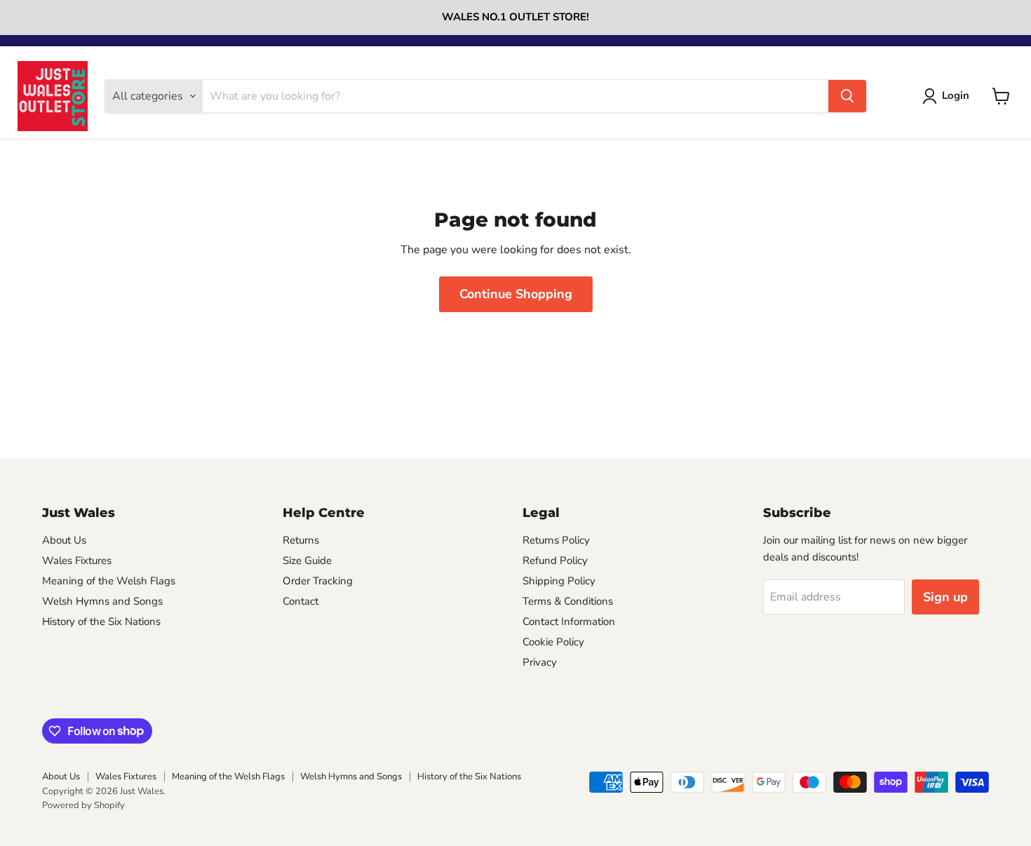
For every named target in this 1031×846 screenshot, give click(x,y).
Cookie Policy (553, 642)
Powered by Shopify (83, 805)
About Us (64, 540)
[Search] (847, 96)
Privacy (540, 662)
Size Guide (307, 560)
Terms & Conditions (568, 601)
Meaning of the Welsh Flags (108, 581)
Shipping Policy (559, 581)
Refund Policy (555, 560)
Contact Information (569, 622)
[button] (948, 96)
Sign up (945, 597)
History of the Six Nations (101, 622)
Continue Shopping (515, 294)
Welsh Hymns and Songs (102, 601)
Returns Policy (556, 540)
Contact (300, 601)
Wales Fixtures (77, 560)
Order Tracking (318, 581)
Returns (301, 540)
